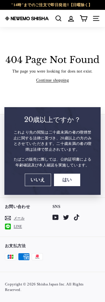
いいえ (38, 179)
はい (67, 179)
